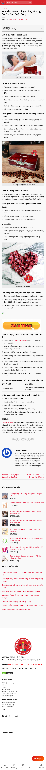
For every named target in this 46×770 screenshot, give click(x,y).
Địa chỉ (41, 768)
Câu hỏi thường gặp (8, 704)
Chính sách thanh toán (9, 693)
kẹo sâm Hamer (21, 340)
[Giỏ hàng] (44, 2)
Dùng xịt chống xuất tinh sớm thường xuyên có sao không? (20, 596)
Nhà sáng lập (6, 689)
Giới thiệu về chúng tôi (9, 683)
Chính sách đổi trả (7, 707)
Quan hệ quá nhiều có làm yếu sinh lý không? (18, 609)
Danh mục (32, 768)
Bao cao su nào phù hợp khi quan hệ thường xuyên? (21, 591)
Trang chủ (4, 768)
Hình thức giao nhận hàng (10, 691)
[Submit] (30, 2)
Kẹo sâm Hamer (7, 422)
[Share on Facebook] (17, 439)
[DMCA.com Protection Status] (7, 673)
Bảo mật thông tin (7, 695)
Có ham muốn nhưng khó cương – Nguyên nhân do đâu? (22, 605)
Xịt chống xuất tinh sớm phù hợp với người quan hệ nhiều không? (22, 586)
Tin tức (4, 8)
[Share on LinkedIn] (32, 439)
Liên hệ (4, 685)
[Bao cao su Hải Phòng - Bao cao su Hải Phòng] (3, 2)
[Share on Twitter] (21, 439)
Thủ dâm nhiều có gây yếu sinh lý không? (17, 601)
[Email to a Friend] (24, 439)
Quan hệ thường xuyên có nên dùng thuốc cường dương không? (22, 580)
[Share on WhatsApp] (14, 439)
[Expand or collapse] (41, 28)
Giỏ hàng (14, 768)
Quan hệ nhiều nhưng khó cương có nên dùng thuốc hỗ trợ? (22, 574)
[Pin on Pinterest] (28, 439)
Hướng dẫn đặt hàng (8, 702)
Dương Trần (23, 19)
